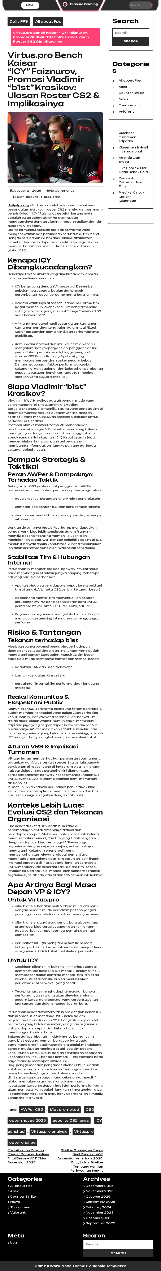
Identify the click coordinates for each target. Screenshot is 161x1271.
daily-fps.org (18, 205)
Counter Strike (131, 93)
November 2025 (99, 1191)
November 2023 (100, 1212)
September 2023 (100, 1223)
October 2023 (98, 1218)
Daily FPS (19, 21)
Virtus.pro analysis (49, 1132)
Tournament (129, 105)
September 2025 (100, 1201)
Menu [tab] (30, 5)
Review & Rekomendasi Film (130, 182)
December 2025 (99, 1186)
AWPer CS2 (32, 1110)
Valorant (126, 111)
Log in (15, 1242)
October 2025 (98, 1196)
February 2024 (98, 1207)
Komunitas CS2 (21, 708)
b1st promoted (64, 1110)
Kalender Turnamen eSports (127, 137)
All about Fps (48, 21)
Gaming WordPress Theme (60, 1266)
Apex (123, 86)
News (123, 99)
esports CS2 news (71, 1121)
